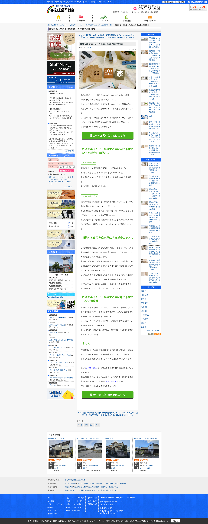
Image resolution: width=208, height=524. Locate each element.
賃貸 (91, 425)
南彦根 (72, 490)
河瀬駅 (113, 468)
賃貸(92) (144, 307)
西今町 (73, 483)
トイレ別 (68, 182)
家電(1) (143, 299)
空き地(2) (144, 319)
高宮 (102, 490)
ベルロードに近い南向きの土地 (60, 355)
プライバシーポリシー (56, 504)
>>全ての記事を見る (154, 330)
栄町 (116, 483)
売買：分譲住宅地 (73, 510)
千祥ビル (52, 385)
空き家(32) (145, 315)
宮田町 (150, 465)
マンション (64, 177)
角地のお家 (53, 332)
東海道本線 (69, 487)
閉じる (175, 521)
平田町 (67, 483)
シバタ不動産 (91, 368)
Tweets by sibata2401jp (55, 297)
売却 (97, 425)
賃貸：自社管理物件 (74, 507)
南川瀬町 (99, 483)
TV (50, 184)
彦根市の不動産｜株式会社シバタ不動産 (117, 498)
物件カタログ (52, 514)
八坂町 (92, 483)
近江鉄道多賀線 (93, 487)
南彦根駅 (54, 179)
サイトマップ (52, 510)
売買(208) (144, 303)
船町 (64, 465)
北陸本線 (104, 487)
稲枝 (107, 490)
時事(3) (143, 327)
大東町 (106, 483)
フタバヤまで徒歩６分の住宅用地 (61, 378)
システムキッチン (65, 179)
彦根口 (87, 490)
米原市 (73, 480)
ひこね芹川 (80, 490)
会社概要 (51, 501)
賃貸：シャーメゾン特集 (75, 498)
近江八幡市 (81, 480)
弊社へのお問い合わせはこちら (107, 135)
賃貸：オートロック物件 (75, 501)
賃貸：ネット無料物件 (75, 504)
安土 (116, 490)
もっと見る (68, 187)
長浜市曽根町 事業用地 (58, 370)
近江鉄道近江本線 (80, 487)
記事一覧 (84, 37)
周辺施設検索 (93, 504)
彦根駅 (56, 468)
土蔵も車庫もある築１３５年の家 (61, 340)
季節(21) (144, 323)
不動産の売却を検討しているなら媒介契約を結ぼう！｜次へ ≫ (112, 37)
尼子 (111, 490)
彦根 (66, 490)
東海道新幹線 (113, 487)
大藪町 (86, 483)
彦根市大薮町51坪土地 (57, 325)
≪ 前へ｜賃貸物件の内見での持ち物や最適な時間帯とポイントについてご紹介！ (107, 35)
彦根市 (60, 465)
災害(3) (143, 291)
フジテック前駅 (145, 468)
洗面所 (51, 182)
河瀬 (93, 490)
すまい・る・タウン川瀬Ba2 (59, 362)
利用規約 (51, 507)
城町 (111, 483)
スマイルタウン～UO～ (57, 347)
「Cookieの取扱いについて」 (144, 521)
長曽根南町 (95, 465)
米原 (97, 490)
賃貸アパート (53, 177)
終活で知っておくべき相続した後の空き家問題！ (102, 44)
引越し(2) (144, 295)
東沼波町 (123, 483)
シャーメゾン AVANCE (57, 317)
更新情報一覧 (69, 151)
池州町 (79, 483)
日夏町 (122, 465)
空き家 (89, 47)
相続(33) (144, 311)
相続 (86, 425)
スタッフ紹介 (93, 501)
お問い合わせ (111, 381)
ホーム (50, 498)
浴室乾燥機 (59, 182)
